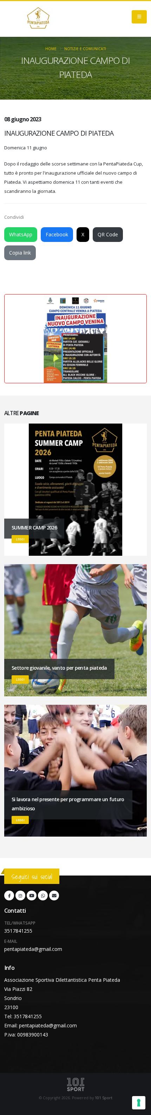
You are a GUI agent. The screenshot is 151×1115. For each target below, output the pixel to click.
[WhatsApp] (43, 895)
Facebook (57, 234)
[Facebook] (9, 895)
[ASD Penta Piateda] (38, 19)
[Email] (54, 895)
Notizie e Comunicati (85, 48)
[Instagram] (20, 895)
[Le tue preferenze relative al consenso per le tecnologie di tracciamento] (138, 1102)
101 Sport (103, 1097)
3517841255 (18, 930)
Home (51, 48)
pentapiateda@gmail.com (33, 949)
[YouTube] (32, 895)
